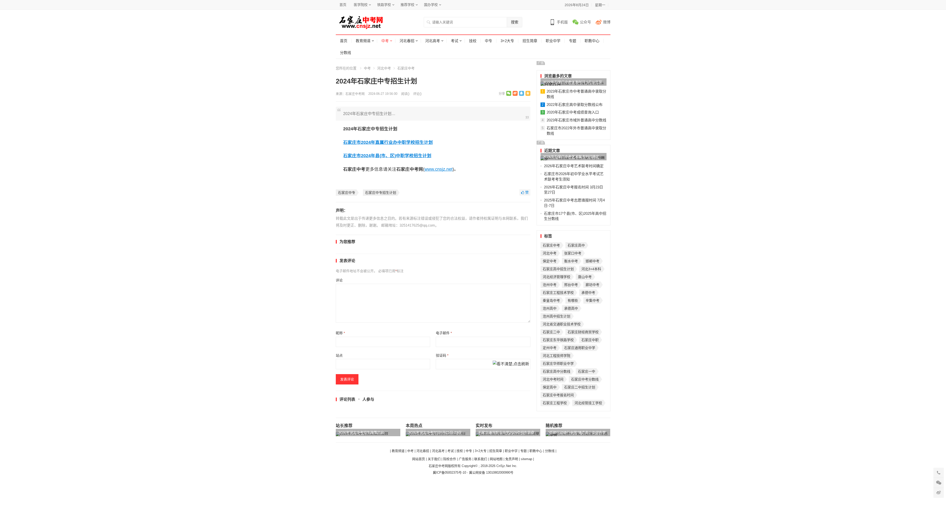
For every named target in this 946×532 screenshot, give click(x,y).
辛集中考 (592, 300)
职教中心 (592, 41)
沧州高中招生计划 (556, 316)
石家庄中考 (406, 68)
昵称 (340, 333)
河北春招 (407, 41)
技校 (472, 41)
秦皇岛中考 (551, 300)
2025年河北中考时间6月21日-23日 (435, 432)
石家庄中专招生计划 (380, 193)
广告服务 (465, 459)
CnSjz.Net (503, 466)
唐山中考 (585, 277)
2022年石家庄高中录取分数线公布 (575, 104)
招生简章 (530, 41)
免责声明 (511, 459)
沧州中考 (550, 285)
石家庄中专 (346, 193)
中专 (488, 41)
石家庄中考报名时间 (558, 395)
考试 (454, 41)
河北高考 (432, 41)
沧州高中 (550, 308)
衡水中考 (571, 261)
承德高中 (571, 308)
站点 (339, 355)
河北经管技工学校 (588, 403)
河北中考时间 (553, 379)
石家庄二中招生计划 (579, 387)
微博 (606, 22)
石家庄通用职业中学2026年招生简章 (506, 432)
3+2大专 (507, 41)
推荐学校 (407, 5)
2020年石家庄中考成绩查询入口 (573, 112)
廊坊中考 (592, 285)
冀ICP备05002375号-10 (449, 472)
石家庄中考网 (355, 94)
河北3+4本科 (591, 269)
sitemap (526, 459)
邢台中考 (571, 285)
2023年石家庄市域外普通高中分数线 (576, 120)
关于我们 (434, 459)
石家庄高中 (576, 245)
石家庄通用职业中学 (579, 348)
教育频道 (363, 41)
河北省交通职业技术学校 (562, 324)
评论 (339, 280)
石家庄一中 (586, 371)
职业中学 (553, 41)
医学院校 (361, 5)
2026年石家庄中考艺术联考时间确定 (571, 157)
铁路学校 (384, 5)
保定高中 (550, 387)
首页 (342, 5)
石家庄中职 (590, 340)
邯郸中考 (592, 261)
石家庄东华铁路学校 (558, 340)
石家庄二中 (551, 332)
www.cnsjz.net (438, 169)
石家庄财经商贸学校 (583, 332)
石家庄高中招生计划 (558, 269)
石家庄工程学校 (555, 403)
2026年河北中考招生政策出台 (361, 432)
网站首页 (418, 459)
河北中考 (384, 68)
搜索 (514, 22)
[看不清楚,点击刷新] (511, 364)
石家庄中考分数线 (585, 379)
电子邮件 (444, 333)
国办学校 (431, 5)
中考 (385, 41)
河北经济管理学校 (556, 277)
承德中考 (588, 293)
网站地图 (496, 459)
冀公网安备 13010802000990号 (491, 472)
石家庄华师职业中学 (558, 364)
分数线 (345, 52)
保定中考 (550, 261)
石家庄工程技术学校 (558, 293)
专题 (572, 41)
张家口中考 (572, 253)
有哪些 (573, 300)
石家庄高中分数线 (556, 371)
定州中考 (550, 348)
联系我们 (480, 459)
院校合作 (449, 459)
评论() (417, 94)
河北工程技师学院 (556, 356)
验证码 (442, 355)
